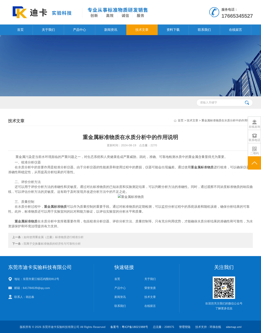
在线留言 (235, 29)
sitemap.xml (233, 327)
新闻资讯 (110, 29)
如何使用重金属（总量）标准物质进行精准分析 (54, 237)
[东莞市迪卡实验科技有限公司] (83, 12)
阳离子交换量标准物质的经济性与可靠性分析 (52, 243)
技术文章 (141, 29)
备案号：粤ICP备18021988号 (129, 327)
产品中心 (79, 29)
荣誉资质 (150, 288)
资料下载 (173, 29)
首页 (20, 29)
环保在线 (215, 327)
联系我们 (204, 29)
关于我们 (48, 29)
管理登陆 (184, 327)
